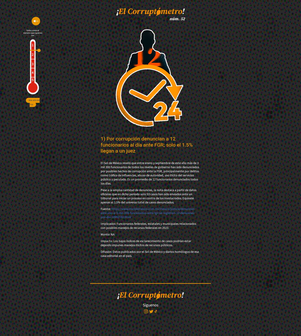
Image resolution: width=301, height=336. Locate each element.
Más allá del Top (34, 102)
